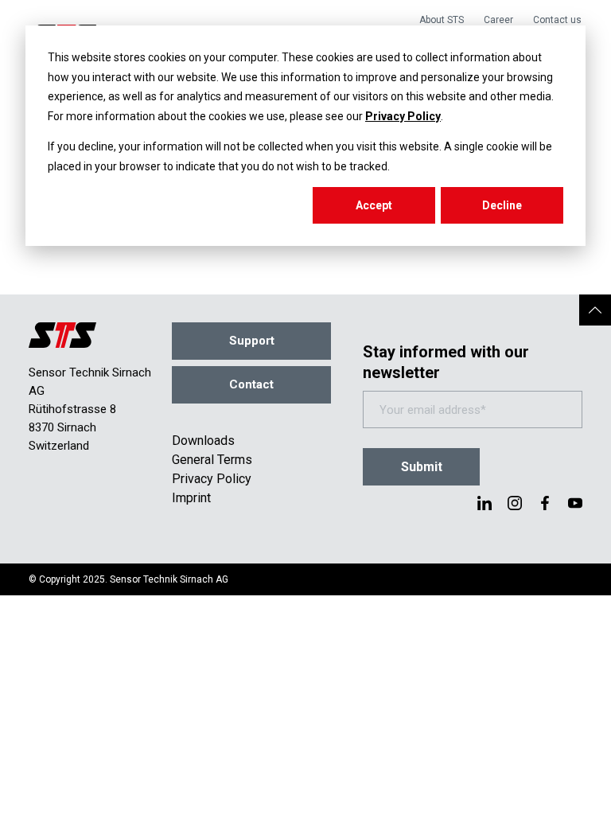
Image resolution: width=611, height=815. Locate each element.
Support (251, 340)
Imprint (191, 497)
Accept (374, 205)
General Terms (212, 459)
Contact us (557, 19)
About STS (441, 19)
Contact (251, 384)
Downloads (203, 440)
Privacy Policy (403, 116)
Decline (502, 205)
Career (498, 19)
